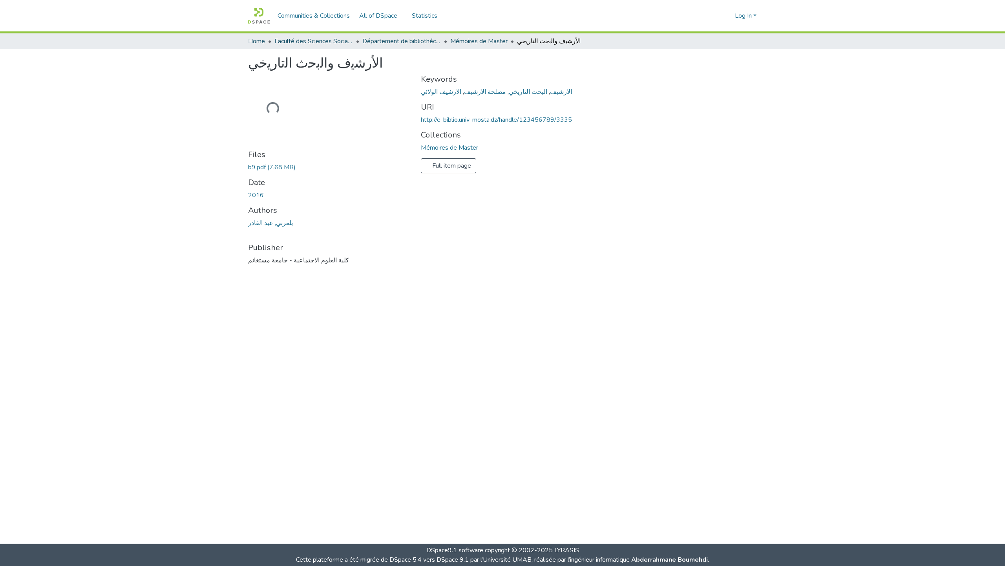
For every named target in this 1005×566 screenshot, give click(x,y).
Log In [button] (744, 15)
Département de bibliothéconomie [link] (401, 41)
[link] (329, 167)
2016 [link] (256, 195)
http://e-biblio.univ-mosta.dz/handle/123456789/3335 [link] (496, 119)
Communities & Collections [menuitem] (314, 15)
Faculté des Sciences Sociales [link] (313, 41)
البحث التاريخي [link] (528, 92)
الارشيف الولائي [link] (441, 92)
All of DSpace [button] (378, 15)
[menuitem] (381, 15)
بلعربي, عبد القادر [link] (270, 223)
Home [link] (256, 41)
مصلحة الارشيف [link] (485, 92)
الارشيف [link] (561, 92)
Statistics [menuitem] (424, 15)
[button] (259, 16)
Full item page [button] (451, 165)
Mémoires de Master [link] (479, 41)
